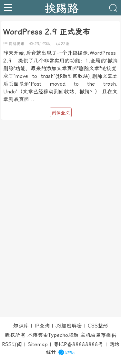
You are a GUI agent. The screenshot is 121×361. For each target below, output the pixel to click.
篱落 (101, 335)
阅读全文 (61, 112)
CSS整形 (98, 326)
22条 (65, 44)
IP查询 (42, 326)
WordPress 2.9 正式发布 (46, 31)
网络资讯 (16, 44)
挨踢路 (61, 8)
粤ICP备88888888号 (78, 344)
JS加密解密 (68, 326)
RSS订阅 (12, 344)
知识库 (21, 326)
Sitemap (38, 344)
